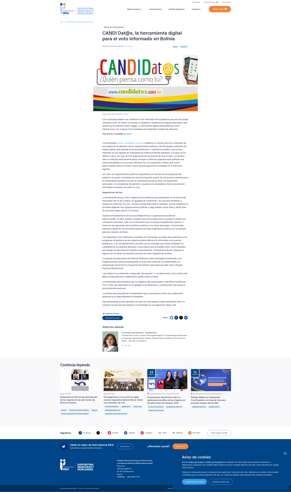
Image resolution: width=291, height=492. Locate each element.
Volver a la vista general (114, 27)
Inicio (61, 21)
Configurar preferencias (220, 482)
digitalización (126, 406)
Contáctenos (180, 446)
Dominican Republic (111, 406)
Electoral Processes (113, 318)
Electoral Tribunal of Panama (79, 410)
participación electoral (174, 407)
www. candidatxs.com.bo (130, 143)
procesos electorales (156, 407)
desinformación (214, 407)
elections (184, 47)
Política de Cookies (196, 462)
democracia (138, 406)
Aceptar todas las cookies (194, 482)
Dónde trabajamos (176, 9)
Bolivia (175, 47)
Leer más (127, 345)
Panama (94, 410)
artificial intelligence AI (112, 410)
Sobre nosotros (133, 9)
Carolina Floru (127, 46)
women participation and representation (74, 414)
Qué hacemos (156, 9)
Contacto (196, 9)
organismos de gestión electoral (116, 414)
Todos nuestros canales (219, 433)
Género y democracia (156, 410)
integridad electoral (199, 407)
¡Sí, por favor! (125, 446)
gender (63, 410)
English (128, 134)
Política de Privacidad (214, 462)
